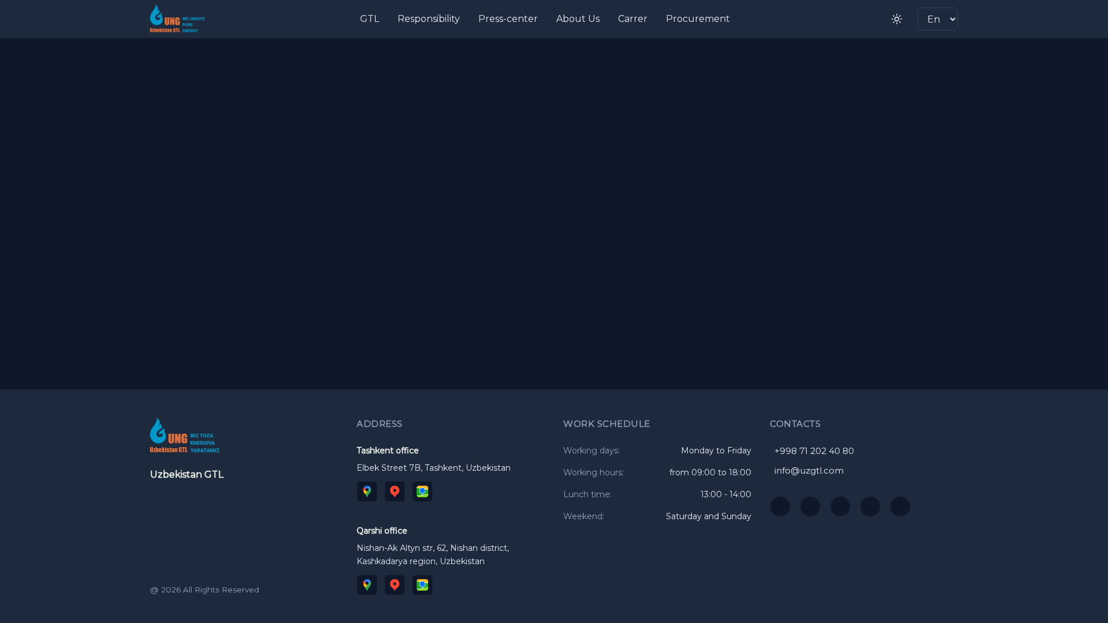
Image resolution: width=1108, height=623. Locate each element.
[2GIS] (422, 491)
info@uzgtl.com (809, 470)
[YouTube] (780, 506)
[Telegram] (840, 506)
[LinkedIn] (900, 506)
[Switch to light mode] (896, 19)
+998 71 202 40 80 (814, 450)
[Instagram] (810, 506)
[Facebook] (870, 506)
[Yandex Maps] (394, 491)
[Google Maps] (367, 491)
